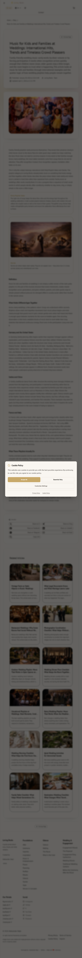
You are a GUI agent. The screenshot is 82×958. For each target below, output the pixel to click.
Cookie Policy (46, 493)
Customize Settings (41, 486)
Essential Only (58, 480)
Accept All (24, 480)
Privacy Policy (36, 493)
